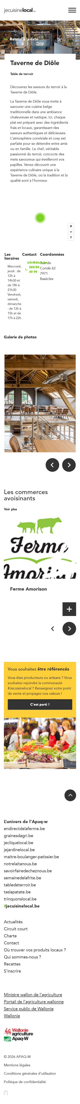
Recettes (12, 964)
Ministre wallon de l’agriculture (33, 994)
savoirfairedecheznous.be (28, 870)
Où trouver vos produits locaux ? (35, 950)
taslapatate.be (17, 892)
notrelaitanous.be (20, 863)
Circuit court (16, 928)
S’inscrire (12, 971)
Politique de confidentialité (25, 1081)
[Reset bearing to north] (71, 237)
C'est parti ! (40, 704)
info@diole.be (33, 262)
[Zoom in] (71, 226)
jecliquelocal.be (18, 842)
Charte (10, 935)
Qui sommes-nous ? (22, 957)
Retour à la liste (24, 39)
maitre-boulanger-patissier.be (31, 856)
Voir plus (11, 509)
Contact (11, 943)
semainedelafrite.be (22, 877)
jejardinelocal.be (19, 849)
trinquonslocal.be (20, 899)
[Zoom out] (71, 232)
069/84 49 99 (34, 269)
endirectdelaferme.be (24, 828)
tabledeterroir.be (20, 884)
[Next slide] (69, 465)
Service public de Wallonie (29, 1008)
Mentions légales (17, 1065)
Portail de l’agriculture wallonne (34, 1001)
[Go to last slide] (52, 465)
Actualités (13, 921)
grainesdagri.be (18, 835)
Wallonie (12, 1015)
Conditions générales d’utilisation (30, 1073)
